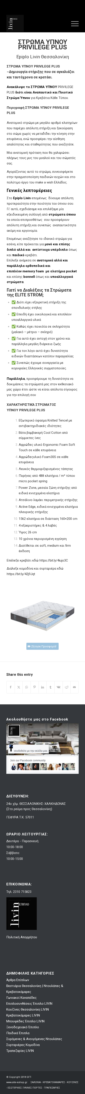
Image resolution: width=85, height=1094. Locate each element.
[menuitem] (73, 23)
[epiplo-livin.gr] (35, 23)
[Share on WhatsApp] (27, 687)
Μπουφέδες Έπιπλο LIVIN (25, 1021)
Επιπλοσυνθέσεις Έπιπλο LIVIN (29, 1004)
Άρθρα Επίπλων (17, 980)
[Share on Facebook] (11, 687)
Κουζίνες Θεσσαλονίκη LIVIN (27, 1009)
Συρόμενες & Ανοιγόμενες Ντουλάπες (34, 1039)
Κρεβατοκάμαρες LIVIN (23, 1015)
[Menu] (73, 23)
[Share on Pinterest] (35, 687)
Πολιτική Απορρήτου (22, 937)
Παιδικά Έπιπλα (17, 1033)
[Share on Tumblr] (50, 687)
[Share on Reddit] (67, 687)
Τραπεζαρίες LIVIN (20, 1051)
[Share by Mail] (74, 687)
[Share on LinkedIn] (43, 687)
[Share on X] (19, 687)
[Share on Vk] (59, 687)
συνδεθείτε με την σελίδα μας (31, 750)
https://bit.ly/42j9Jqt (21, 574)
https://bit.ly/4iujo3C (53, 560)
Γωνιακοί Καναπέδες (21, 998)
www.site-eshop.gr (16, 1082)
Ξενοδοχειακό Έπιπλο (22, 1027)
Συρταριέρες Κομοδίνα (23, 1045)
